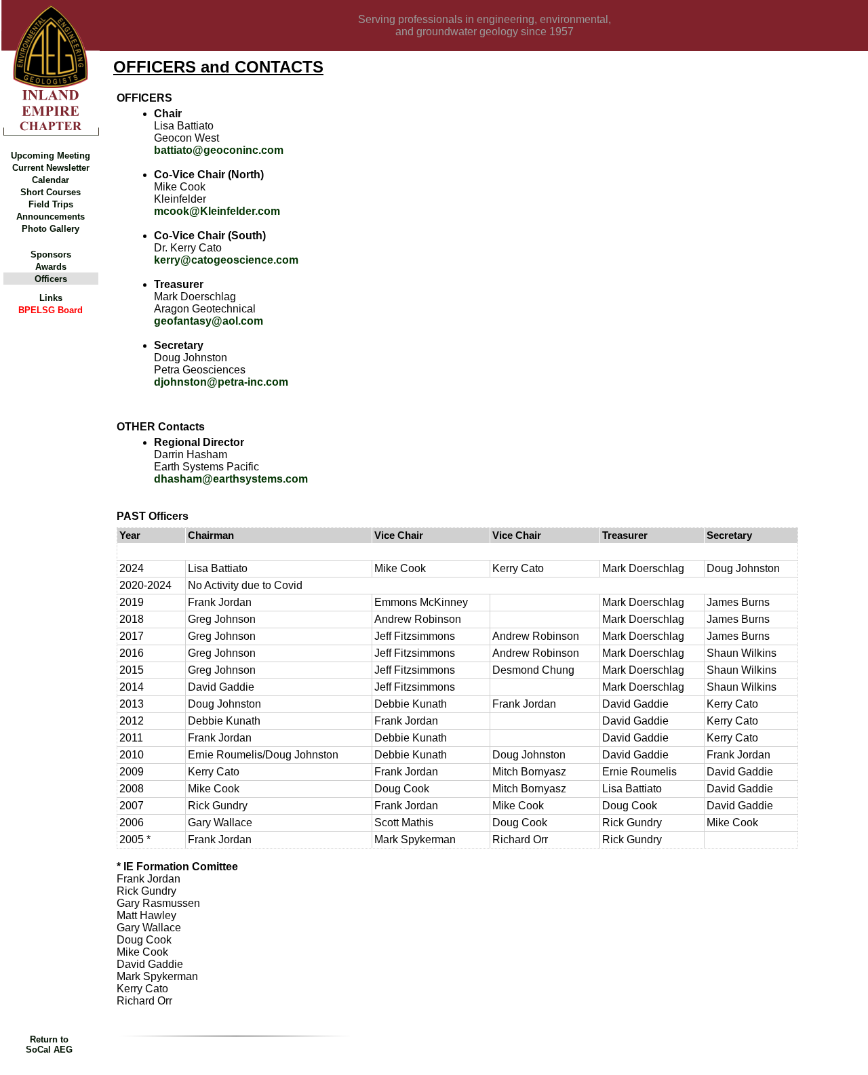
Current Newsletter (51, 168)
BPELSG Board (50, 310)
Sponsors (51, 254)
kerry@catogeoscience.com (226, 260)
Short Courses (50, 192)
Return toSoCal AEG (49, 1044)
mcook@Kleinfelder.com (217, 211)
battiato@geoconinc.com (218, 150)
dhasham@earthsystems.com (231, 479)
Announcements (50, 216)
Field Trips (50, 204)
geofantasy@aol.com (208, 321)
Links (50, 298)
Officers (51, 279)
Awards (50, 267)
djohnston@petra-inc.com (221, 382)
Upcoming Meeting (50, 155)
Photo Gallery (50, 229)
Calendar (50, 180)
